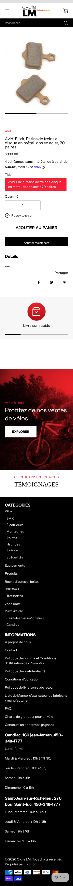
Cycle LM (24, 859)
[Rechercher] (63, 22)
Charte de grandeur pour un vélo (29, 717)
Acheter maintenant (36, 243)
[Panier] (63, 10)
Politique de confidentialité (25, 671)
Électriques (15, 525)
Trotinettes (14, 596)
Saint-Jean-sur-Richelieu (25, 618)
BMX (10, 518)
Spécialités (14, 557)
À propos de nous (18, 642)
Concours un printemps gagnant (29, 725)
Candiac (12, 624)
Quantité (11, 196)
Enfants (12, 551)
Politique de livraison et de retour (29, 687)
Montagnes (15, 531)
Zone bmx (12, 604)
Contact (11, 650)
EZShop (30, 864)
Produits (11, 573)
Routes (11, 538)
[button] (9, 10)
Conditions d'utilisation (22, 679)
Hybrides (13, 544)
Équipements (15, 565)
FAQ (8, 708)
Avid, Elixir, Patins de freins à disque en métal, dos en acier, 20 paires (34, 184)
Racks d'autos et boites (22, 582)
